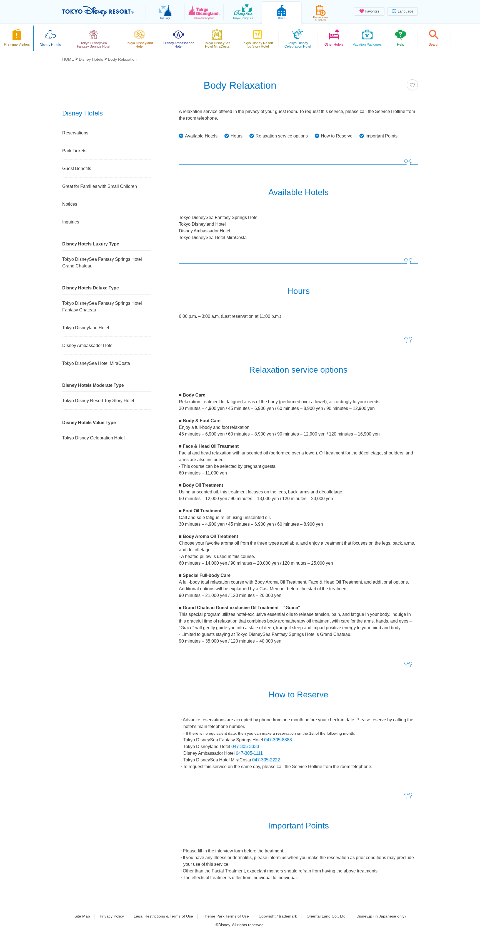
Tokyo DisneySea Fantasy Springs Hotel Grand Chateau (102, 262)
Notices (69, 204)
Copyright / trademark (278, 916)
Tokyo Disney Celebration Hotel (93, 438)
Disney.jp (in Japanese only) (381, 916)
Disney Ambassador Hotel (88, 345)
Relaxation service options (282, 136)
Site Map (82, 916)
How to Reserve (336, 136)
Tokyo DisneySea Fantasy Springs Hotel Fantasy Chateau (102, 306)
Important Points (382, 136)
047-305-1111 (249, 753)
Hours (236, 136)
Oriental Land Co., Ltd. (327, 916)
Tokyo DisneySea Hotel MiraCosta (96, 363)
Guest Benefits (76, 168)
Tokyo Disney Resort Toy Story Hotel (98, 400)
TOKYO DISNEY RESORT (98, 11)
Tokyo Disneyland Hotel (85, 327)
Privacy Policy (112, 916)
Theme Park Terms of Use (226, 916)
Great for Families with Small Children (99, 186)
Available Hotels (201, 136)
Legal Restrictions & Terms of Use (163, 916)
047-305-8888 (278, 739)
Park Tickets (74, 150)
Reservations (75, 133)
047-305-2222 (266, 760)
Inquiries (70, 222)
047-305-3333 (245, 746)
